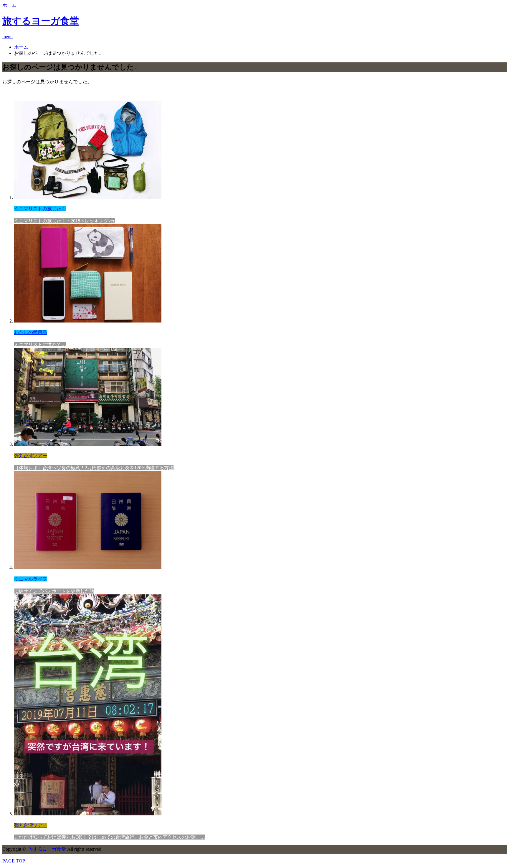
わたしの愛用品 (30, 332)
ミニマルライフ (30, 578)
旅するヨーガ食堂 (40, 21)
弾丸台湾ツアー (30, 455)
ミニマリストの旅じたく (40, 208)
